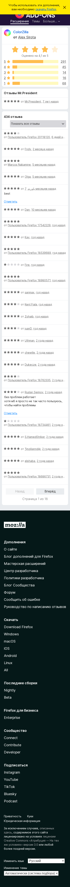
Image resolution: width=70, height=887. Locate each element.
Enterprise (12, 718)
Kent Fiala (31, 304)
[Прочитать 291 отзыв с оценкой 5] (35, 61)
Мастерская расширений (25, 564)
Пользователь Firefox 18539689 (29, 252)
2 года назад (44, 340)
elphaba (30, 461)
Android (10, 656)
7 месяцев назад (40, 188)
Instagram (12, 772)
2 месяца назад (43, 149)
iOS (7, 648)
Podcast (11, 801)
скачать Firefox (45, 9)
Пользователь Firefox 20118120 (29, 137)
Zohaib (29, 316)
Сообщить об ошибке (22, 599)
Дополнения (14, 542)
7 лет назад (51, 101)
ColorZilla (20, 32)
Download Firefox (18, 627)
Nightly (10, 690)
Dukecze (30, 364)
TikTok (9, 787)
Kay (27, 237)
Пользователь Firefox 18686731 (29, 476)
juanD (28, 328)
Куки (30, 816)
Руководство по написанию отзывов (35, 607)
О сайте (10, 549)
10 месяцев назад (43, 209)
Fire (27, 264)
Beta (7, 697)
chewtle (30, 352)
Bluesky (10, 794)
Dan (27, 209)
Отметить (10, 201)
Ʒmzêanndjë (33, 448)
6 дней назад (60, 137)
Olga (28, 176)
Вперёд (50, 491)
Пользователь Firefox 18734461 (29, 424)
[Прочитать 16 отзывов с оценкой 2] (35, 77)
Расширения (19, 21)
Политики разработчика (24, 578)
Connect (11, 738)
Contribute (12, 745)
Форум (9, 592)
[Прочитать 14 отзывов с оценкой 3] (35, 72)
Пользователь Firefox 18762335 (29, 380)
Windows (11, 634)
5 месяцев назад (43, 164)
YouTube (11, 779)
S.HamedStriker (35, 436)
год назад (58, 225)
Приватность (12, 816)
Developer (12, 752)
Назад (20, 491)
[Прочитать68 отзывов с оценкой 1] (35, 83)
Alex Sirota (27, 37)
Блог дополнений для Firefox (28, 556)
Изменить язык (14, 861)
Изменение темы (15, 868)
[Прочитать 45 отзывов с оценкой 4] (35, 67)
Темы (36, 21)
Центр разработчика (21, 571)
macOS (10, 641)
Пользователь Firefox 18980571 (29, 280)
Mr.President (33, 101)
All (6, 670)
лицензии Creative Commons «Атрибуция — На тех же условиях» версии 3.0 (31, 840)
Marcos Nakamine (19, 164)
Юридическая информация (22, 821)
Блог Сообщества (19, 585)
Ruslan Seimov (34, 392)
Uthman (29, 340)
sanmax (29, 292)
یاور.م (31, 188)
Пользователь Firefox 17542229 (29, 225)
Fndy (28, 149)
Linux (8, 663)
